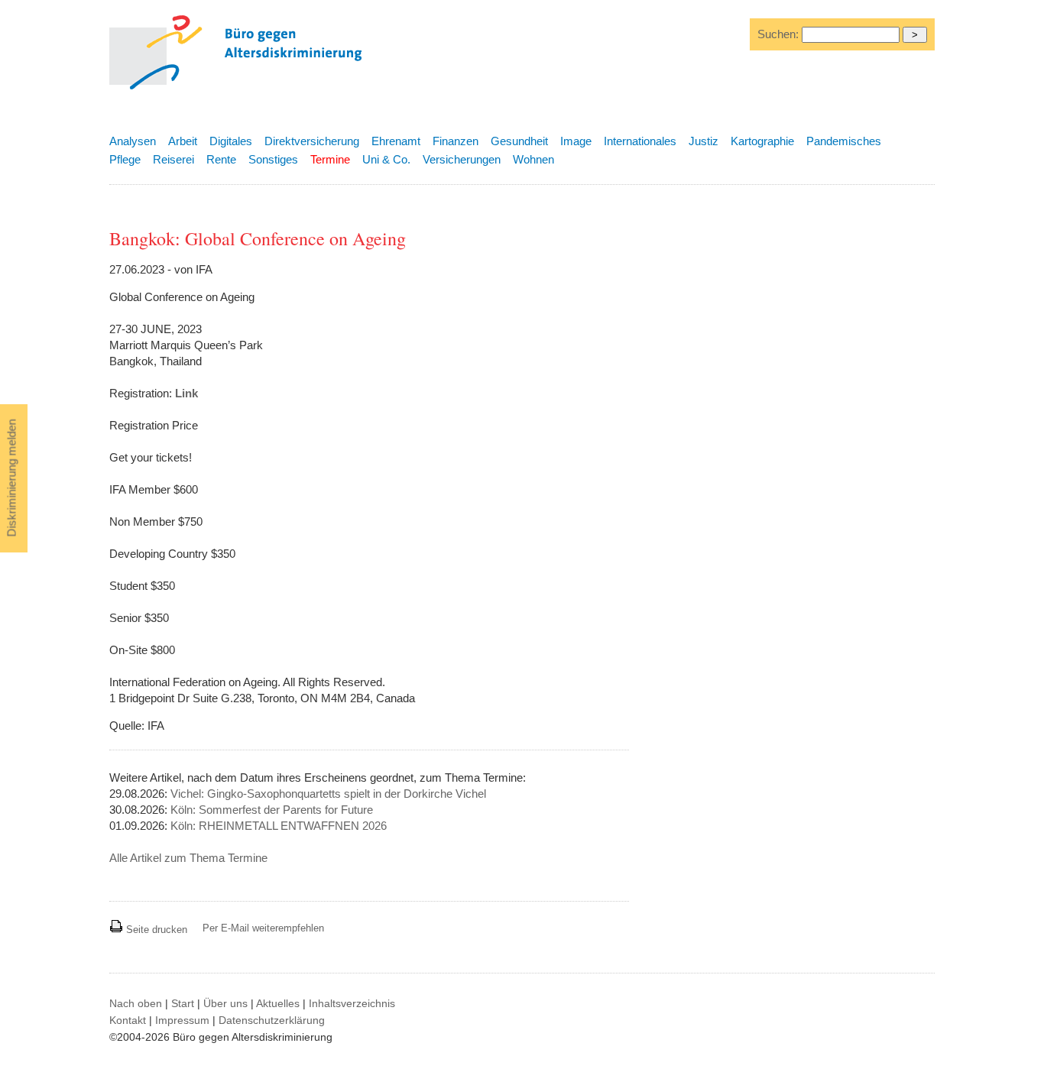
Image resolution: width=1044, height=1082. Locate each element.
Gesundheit (519, 140)
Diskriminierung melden (11, 478)
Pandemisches (843, 140)
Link (186, 393)
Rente (221, 159)
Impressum (182, 1020)
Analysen (132, 140)
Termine (330, 159)
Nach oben (135, 1003)
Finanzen (455, 140)
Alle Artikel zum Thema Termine (188, 857)
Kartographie (762, 140)
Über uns (225, 1003)
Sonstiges (273, 159)
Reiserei (173, 159)
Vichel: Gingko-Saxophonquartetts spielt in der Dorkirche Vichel (328, 793)
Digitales (230, 140)
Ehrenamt (395, 140)
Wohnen (533, 159)
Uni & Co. (386, 159)
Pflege (125, 159)
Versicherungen (462, 159)
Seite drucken (155, 929)
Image (576, 140)
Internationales (640, 140)
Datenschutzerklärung (272, 1020)
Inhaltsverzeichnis (352, 1003)
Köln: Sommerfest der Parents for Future (271, 809)
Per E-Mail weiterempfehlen (263, 928)
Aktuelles (278, 1003)
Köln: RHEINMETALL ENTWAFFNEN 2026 (278, 825)
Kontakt (127, 1020)
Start (182, 1003)
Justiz (703, 140)
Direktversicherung (311, 140)
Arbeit (182, 140)
